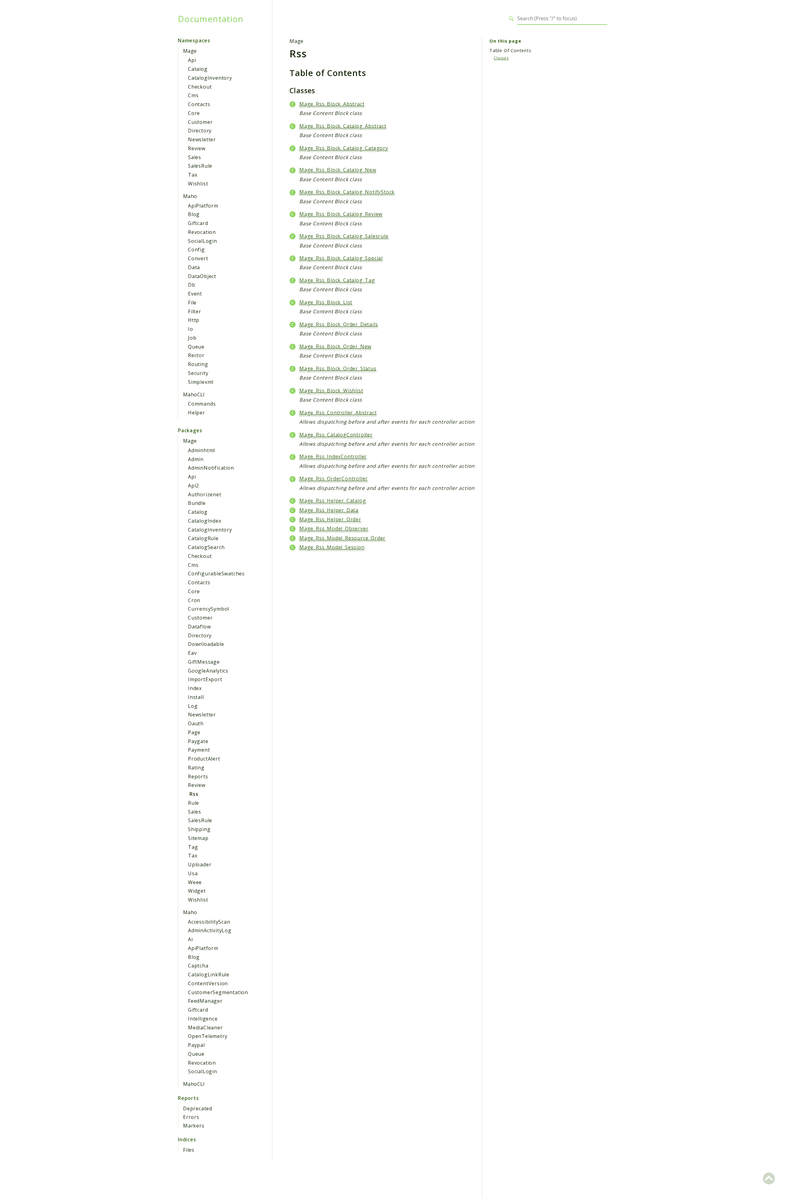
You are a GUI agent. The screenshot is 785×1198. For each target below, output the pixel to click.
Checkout (200, 86)
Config (196, 249)
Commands (202, 403)
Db (191, 284)
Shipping (199, 829)
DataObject (202, 276)
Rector (196, 355)
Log (192, 706)
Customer (200, 122)
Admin (196, 459)
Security (198, 373)
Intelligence (203, 1018)
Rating (196, 767)
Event (195, 293)
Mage (190, 51)
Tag (193, 847)
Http (193, 320)
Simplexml (200, 382)
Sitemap (198, 838)
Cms (193, 95)
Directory (200, 130)
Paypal (196, 1045)
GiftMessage (204, 661)
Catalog (198, 69)
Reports (198, 776)
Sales (194, 157)
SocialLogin (202, 241)
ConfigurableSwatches (216, 573)
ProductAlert (204, 758)
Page (194, 732)
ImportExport (205, 679)
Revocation (202, 232)
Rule (193, 802)
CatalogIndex (204, 520)
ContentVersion (208, 983)
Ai (190, 939)
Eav (192, 653)
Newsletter (202, 139)
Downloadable (206, 644)
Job (192, 337)
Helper (196, 412)
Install (196, 697)
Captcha (198, 965)
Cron (194, 600)
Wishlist (198, 183)
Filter (194, 311)
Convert (198, 258)
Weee (195, 882)
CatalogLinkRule (208, 974)
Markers (194, 1125)
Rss (194, 794)
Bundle (197, 503)
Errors (191, 1117)
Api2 (193, 485)
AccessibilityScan (209, 921)
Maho (190, 196)
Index (195, 688)
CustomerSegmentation (218, 992)
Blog (194, 214)
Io (190, 329)
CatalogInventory (210, 77)
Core (194, 113)
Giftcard (198, 223)
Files (188, 1149)
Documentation (210, 19)
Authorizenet (204, 494)
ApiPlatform (203, 205)
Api (192, 60)
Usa (192, 873)
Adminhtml (201, 450)
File (192, 302)
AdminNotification (211, 467)
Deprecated (197, 1108)
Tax (192, 174)
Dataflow (199, 626)
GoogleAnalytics (208, 670)
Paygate (198, 741)
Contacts (199, 104)
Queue (196, 346)
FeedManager (205, 1001)
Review (196, 148)
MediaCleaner (205, 1027)
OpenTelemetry (207, 1036)
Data (194, 267)
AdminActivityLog (210, 930)
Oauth (196, 723)
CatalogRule (203, 538)
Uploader (199, 864)
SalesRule (200, 165)
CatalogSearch (206, 547)
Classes (501, 58)
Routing (198, 364)
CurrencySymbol (208, 608)
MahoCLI (194, 394)
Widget (197, 890)
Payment (199, 749)
